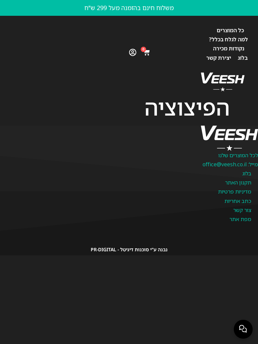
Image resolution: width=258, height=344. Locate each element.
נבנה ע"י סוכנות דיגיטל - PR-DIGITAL (129, 249)
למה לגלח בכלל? (228, 39)
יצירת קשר (218, 57)
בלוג (243, 57)
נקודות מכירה (228, 48)
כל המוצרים (230, 30)
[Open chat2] (243, 329)
